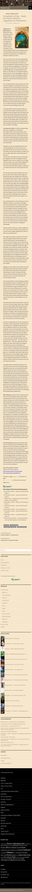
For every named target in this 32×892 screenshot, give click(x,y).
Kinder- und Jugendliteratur (7, 804)
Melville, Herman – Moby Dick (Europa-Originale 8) (12, 721)
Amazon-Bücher (4, 589)
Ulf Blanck (19, 860)
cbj (30, 843)
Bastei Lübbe (12, 844)
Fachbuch (4, 597)
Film (2, 788)
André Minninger (4, 843)
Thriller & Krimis (5, 831)
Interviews (3, 802)
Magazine (3, 807)
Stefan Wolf (18, 858)
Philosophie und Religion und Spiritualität (10, 815)
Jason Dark (18, 852)
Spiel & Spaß (3, 826)
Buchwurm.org (5, 8)
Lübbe (20, 855)
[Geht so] (7, 480)
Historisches (4, 794)
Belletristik (4, 592)
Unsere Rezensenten (5, 758)
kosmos (14, 855)
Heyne (10, 852)
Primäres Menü (30, 8)
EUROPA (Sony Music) (6, 850)
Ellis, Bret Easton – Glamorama (8, 737)
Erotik (18, 847)
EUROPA (22, 847)
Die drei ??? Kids (23, 845)
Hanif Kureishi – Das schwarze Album (9, 539)
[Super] (10, 480)
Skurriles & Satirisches (6, 823)
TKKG (16, 860)
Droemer (6, 525)
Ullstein (23, 860)
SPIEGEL (3, 627)
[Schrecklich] (4, 480)
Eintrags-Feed (4, 872)
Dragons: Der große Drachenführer (9, 731)
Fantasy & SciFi (5, 600)
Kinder (3, 611)
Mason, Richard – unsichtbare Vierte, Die (10, 726)
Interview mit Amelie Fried (7, 742)
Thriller (22, 858)
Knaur (9, 855)
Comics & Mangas (6, 595)
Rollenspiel (3, 818)
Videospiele (5, 621)
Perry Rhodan (8, 857)
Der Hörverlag (11, 845)
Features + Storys (5, 570)
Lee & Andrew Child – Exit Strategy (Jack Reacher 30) (13, 724)
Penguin (2, 857)
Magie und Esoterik (5, 810)
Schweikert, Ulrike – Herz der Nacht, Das (16, 509)
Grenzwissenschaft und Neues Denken (9, 791)
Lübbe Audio (26, 855)
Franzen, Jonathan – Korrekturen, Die (9, 534)
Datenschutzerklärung (6, 763)
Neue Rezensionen (5, 562)
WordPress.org (4, 877)
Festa (16, 850)
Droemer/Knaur (14, 525)
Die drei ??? (17, 845)
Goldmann (27, 850)
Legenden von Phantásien (10, 526)
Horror (3, 605)
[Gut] (9, 480)
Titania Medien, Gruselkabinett (8, 860)
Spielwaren (4, 619)
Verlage (2, 760)
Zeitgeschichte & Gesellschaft (7, 834)
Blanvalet (20, 843)
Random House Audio (20, 857)
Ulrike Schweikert (22, 526)
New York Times (4, 624)
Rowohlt (27, 857)
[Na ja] (5, 480)
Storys (2, 828)
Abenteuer (3, 778)
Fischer (20, 850)
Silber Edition (13, 858)
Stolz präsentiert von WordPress (17, 890)
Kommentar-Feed (5, 874)
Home (2, 559)
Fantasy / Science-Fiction (12, 13)
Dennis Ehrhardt (4, 845)
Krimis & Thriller (6, 613)
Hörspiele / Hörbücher (6, 799)
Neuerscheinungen (6, 616)
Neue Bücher (4, 565)
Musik (2, 812)
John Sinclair (25, 852)
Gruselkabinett (4, 852)
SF (9, 858)
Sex (7, 858)
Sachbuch (3, 820)
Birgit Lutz (17, 23)
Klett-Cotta (3, 855)
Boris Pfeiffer (27, 843)
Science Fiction (4, 858)
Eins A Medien (13, 847)
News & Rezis (4, 755)
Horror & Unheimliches (6, 796)
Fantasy (13, 850)
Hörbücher (4, 603)
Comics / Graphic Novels (6, 783)
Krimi (17, 855)
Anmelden (3, 869)
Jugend (3, 608)
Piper (14, 857)
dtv (7, 847)
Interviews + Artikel (5, 567)
